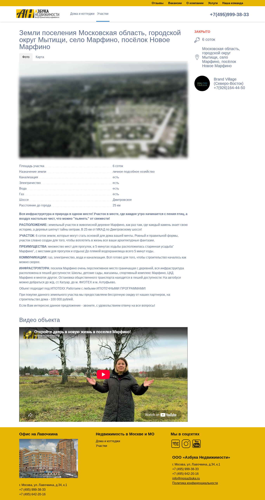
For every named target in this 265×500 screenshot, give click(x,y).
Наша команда (232, 3)
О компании (195, 3)
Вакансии (175, 3)
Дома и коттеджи (82, 13)
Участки (102, 13)
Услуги (213, 3)
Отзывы (158, 3)
